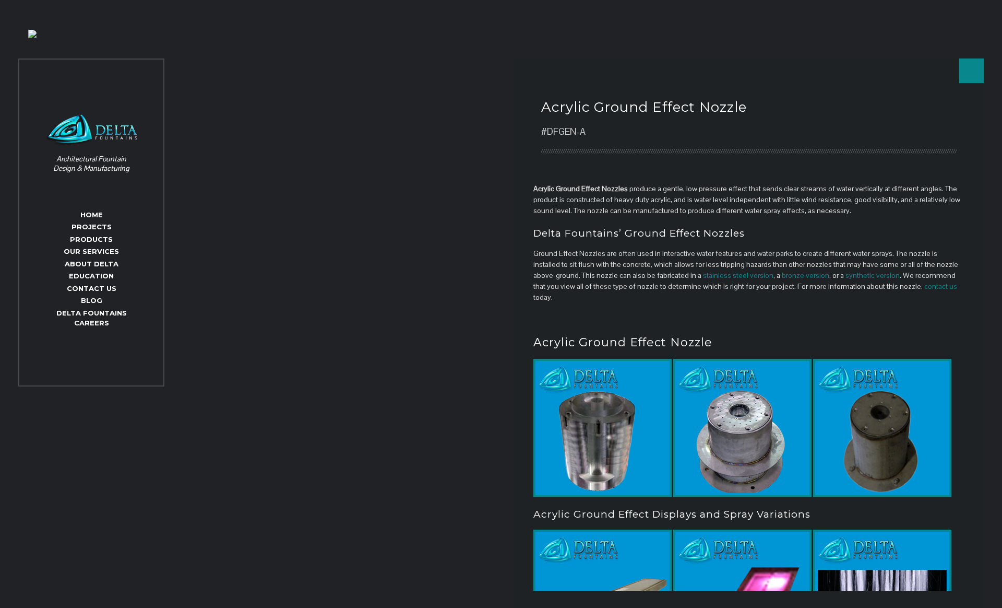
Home (91, 215)
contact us (940, 286)
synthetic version (872, 275)
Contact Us (91, 288)
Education (91, 276)
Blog (91, 300)
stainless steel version (738, 275)
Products (91, 239)
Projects (91, 227)
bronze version (805, 275)
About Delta (91, 264)
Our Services (91, 251)
